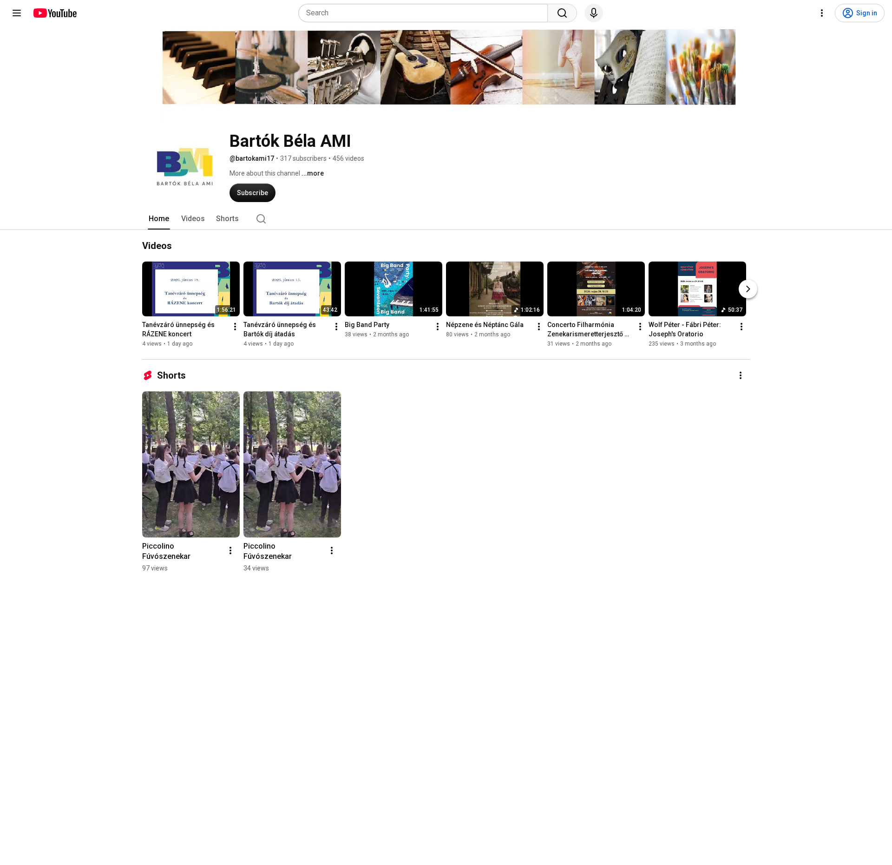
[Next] (748, 289)
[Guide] (16, 13)
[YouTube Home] (54, 13)
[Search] (562, 13)
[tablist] (446, 219)
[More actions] (235, 326)
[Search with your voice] (593, 13)
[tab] (159, 219)
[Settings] (821, 13)
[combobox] (425, 13)
